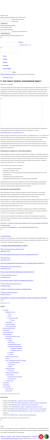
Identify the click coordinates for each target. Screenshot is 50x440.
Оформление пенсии (5, 251)
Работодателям (11, 364)
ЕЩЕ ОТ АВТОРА (22, 245)
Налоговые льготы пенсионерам (15, 376)
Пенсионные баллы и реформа (12, 372)
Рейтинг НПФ (6, 382)
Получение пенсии (10, 374)
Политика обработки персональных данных (11, 438)
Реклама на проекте (26, 436)
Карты (9, 316)
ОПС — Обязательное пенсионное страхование (16, 360)
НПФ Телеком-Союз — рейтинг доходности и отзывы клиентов (25, 404)
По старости (11, 370)
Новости (7, 358)
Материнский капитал (10, 324)
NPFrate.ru (3, 74)
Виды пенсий (8, 338)
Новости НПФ (6, 330)
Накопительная (11, 342)
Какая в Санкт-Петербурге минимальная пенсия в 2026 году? (17, 272)
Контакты (5, 62)
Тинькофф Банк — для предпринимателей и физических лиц (23, 227)
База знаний (5, 65)
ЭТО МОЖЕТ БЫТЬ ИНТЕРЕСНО (9, 245)
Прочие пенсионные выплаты (14, 344)
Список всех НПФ (7, 68)
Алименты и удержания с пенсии (13, 336)
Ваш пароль (15, 21)
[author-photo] (4, 234)
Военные (10, 340)
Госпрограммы (9, 322)
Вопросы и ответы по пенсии (12, 356)
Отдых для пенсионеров (11, 326)
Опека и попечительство (8, 332)
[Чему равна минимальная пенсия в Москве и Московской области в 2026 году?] (5, 257)
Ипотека (13, 320)
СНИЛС (10, 366)
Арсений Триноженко (6, 236)
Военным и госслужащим (16, 348)
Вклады (10, 314)
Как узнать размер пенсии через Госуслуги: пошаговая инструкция (19, 254)
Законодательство (9, 388)
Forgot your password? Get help (8, 25)
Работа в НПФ (9, 390)
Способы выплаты (12, 378)
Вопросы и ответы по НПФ (9, 328)
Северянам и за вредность (16, 350)
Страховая (10, 354)
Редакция (5, 59)
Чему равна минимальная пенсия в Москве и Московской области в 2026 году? (23, 263)
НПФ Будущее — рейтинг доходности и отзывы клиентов (24, 414)
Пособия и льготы (9, 380)
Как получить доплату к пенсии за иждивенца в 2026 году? (17, 280)
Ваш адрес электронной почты (20, 31)
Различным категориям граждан (15, 346)
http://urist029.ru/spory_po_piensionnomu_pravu (12, 132)
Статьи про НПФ (6, 386)
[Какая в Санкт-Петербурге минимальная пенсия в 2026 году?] (11, 266)
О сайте (4, 56)
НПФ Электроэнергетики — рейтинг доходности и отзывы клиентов (32, 402)
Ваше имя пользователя (18, 19)
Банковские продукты (10, 312)
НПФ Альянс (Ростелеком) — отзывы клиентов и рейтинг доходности (27, 406)
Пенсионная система (11, 74)
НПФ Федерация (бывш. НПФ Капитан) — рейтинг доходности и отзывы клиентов (29, 408)
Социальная (10, 352)
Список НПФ (6, 384)
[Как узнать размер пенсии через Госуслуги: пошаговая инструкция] (12, 249)
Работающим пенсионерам (14, 362)
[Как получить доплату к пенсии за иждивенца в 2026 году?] (9, 275)
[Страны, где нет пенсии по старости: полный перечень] (11, 283)
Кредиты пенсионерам (13, 318)
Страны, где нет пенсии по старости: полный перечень (16, 289)
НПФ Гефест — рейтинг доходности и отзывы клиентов (23, 400)
